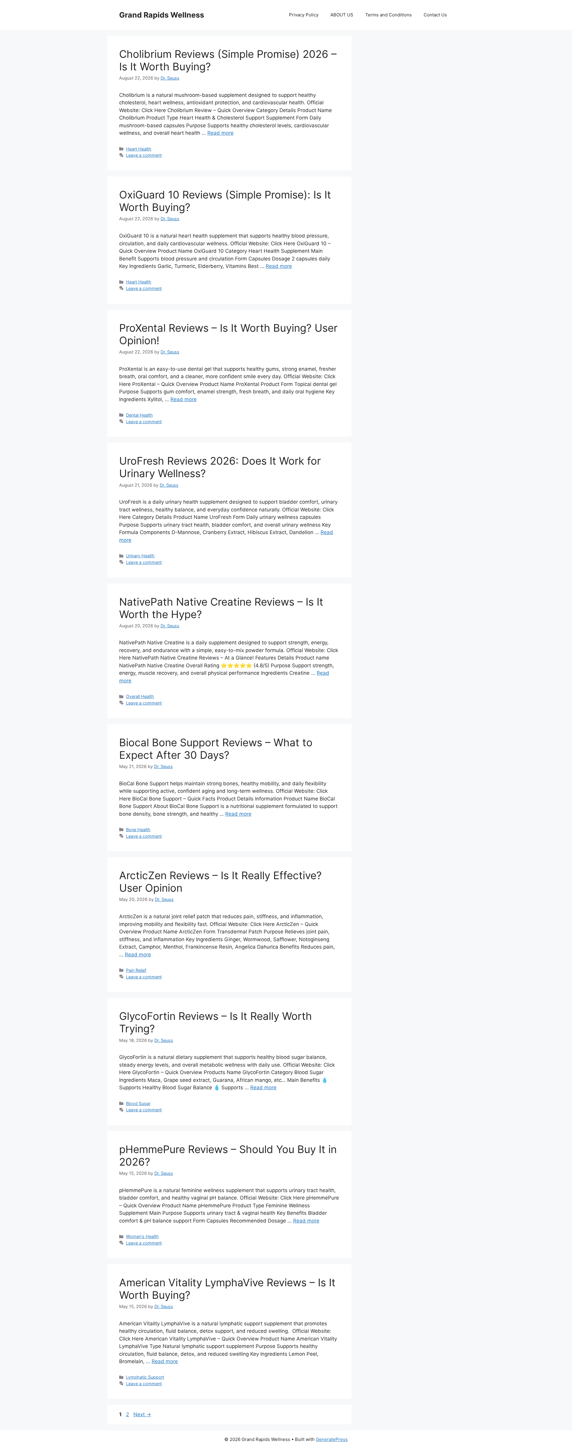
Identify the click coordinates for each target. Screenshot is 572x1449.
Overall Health (140, 696)
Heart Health (138, 148)
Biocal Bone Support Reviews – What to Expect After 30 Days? (216, 748)
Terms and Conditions (388, 15)
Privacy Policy (303, 15)
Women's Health (142, 1236)
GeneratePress (332, 1439)
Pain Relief (136, 970)
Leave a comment (144, 155)
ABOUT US (341, 15)
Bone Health (138, 829)
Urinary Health (140, 555)
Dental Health (139, 415)
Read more (220, 133)
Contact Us (435, 15)
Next (142, 1414)
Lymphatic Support (145, 1377)
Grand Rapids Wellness (161, 14)
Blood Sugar (138, 1103)
